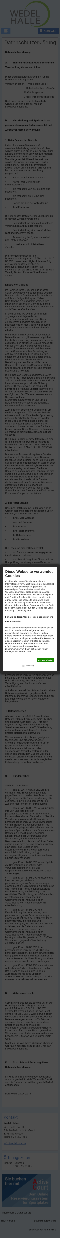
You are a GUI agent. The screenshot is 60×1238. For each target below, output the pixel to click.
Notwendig (30, 666)
